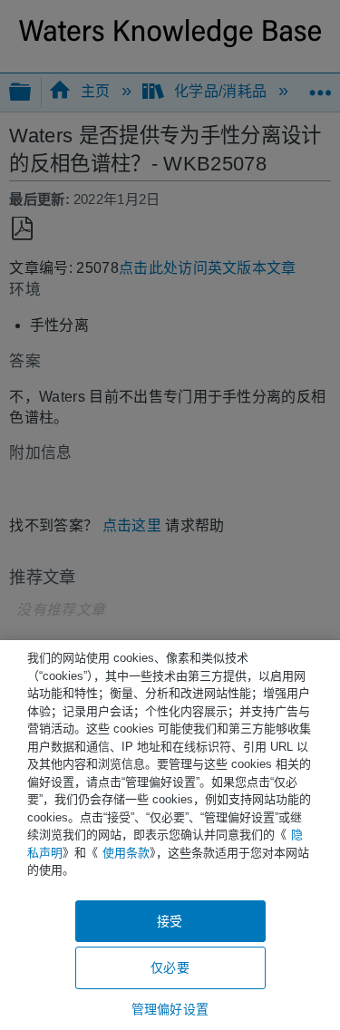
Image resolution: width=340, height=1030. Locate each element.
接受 (169, 921)
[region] (170, 835)
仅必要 (170, 967)
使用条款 (126, 853)
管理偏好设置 (170, 1009)
